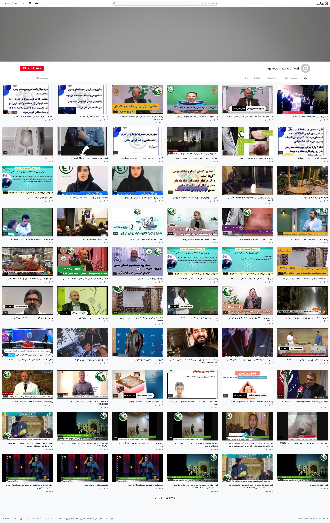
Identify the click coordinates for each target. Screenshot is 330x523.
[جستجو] (22, 78)
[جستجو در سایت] (114, 3)
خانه (305, 78)
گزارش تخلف (18, 518)
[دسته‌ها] (30, 3)
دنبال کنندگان (271, 78)
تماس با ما (6, 518)
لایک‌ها (257, 78)
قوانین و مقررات (71, 518)
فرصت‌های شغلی (106, 518)
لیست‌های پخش (290, 78)
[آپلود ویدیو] (36, 3)
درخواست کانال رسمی (54, 518)
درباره (246, 78)
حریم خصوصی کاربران (88, 518)
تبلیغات (28, 518)
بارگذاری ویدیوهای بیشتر (165, 497)
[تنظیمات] (23, 3)
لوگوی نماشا (38, 518)
